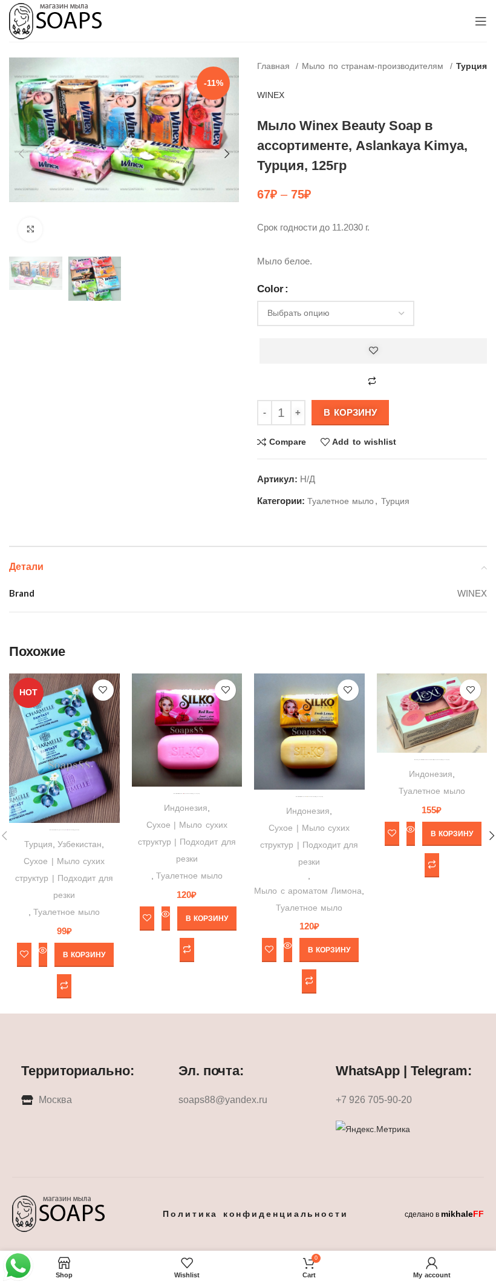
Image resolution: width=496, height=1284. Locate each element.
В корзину (350, 412)
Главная (275, 66)
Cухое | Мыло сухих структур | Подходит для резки (64, 878)
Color (270, 289)
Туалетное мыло (340, 501)
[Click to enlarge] (30, 229)
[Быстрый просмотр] (43, 955)
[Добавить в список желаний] (373, 351)
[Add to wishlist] (103, 690)
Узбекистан (79, 844)
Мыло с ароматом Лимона (308, 891)
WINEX (270, 95)
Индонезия (185, 808)
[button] (84, 955)
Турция (471, 66)
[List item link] (248, 1100)
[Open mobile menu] (481, 21)
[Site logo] (56, 20)
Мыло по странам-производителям (374, 66)
